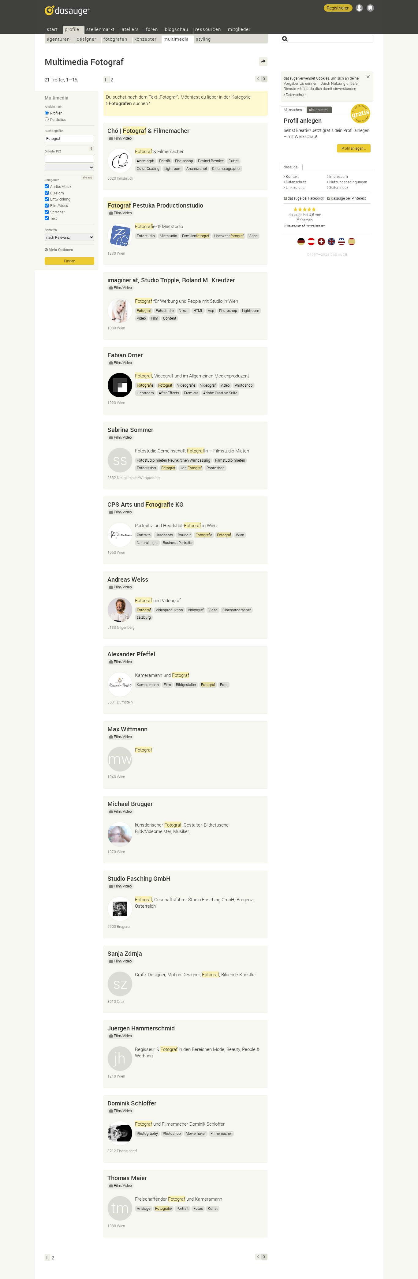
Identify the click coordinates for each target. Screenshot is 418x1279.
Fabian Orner (125, 355)
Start (52, 30)
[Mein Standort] (91, 148)
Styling (203, 39)
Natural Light (147, 542)
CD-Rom (57, 192)
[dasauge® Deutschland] (301, 241)
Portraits (144, 534)
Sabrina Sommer (130, 430)
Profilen (56, 113)
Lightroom (172, 168)
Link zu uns (295, 187)
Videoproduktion (169, 609)
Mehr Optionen (61, 249)
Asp (211, 310)
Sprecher (57, 211)
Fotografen (115, 39)
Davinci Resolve (211, 160)
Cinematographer (226, 168)
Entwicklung (60, 199)
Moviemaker (196, 1133)
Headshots (164, 534)
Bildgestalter (186, 684)
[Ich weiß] (368, 77)
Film (154, 318)
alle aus (87, 177)
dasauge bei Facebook (306, 198)
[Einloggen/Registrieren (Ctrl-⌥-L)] (359, 7)
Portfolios (58, 119)
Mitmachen (293, 109)
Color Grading (148, 168)
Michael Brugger (130, 804)
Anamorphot (196, 168)
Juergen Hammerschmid (141, 1028)
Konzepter (145, 39)
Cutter (234, 160)
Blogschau (176, 30)
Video (253, 235)
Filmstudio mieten (230, 460)
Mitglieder (239, 30)
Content (169, 318)
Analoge (143, 1208)
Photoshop (184, 160)
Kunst (213, 1208)
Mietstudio (168, 235)
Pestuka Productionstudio (155, 205)
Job (191, 467)
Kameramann (148, 684)
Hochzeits (229, 235)
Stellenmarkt (100, 30)
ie (145, 385)
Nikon (183, 310)
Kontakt (292, 176)
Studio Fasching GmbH (138, 878)
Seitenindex (338, 187)
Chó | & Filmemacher (148, 130)
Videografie (186, 385)
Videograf (208, 385)
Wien (240, 534)
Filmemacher (221, 1133)
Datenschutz (296, 94)
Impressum (338, 176)
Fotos (198, 1208)
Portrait (182, 1208)
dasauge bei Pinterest (348, 198)
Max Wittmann (127, 729)
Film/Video (59, 205)
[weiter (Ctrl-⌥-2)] (264, 79)
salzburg (144, 617)
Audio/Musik (60, 186)
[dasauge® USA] (341, 241)
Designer (86, 39)
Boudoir (184, 534)
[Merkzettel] (370, 7)
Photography (147, 1133)
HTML (198, 310)
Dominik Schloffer (131, 1103)
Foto (224, 684)
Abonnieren (318, 109)
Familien (195, 235)
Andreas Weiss (127, 579)
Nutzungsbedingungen (348, 181)
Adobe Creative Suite (220, 392)
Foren (152, 30)
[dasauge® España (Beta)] (351, 241)
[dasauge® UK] (331, 241)
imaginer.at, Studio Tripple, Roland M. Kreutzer (171, 280)
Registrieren (338, 8)
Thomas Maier (127, 1178)
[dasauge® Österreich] (311, 241)
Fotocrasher (146, 467)
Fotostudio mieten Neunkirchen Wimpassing (173, 460)
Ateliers (130, 30)
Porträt (164, 160)
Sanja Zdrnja (124, 953)
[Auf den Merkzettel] (260, 129)
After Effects (169, 392)
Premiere (191, 392)
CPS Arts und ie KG (145, 504)
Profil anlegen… (353, 148)
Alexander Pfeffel (131, 654)
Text (53, 218)
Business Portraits (177, 542)
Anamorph (145, 160)
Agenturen (58, 39)
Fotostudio (146, 235)
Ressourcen (208, 30)
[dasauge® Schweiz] (321, 241)
